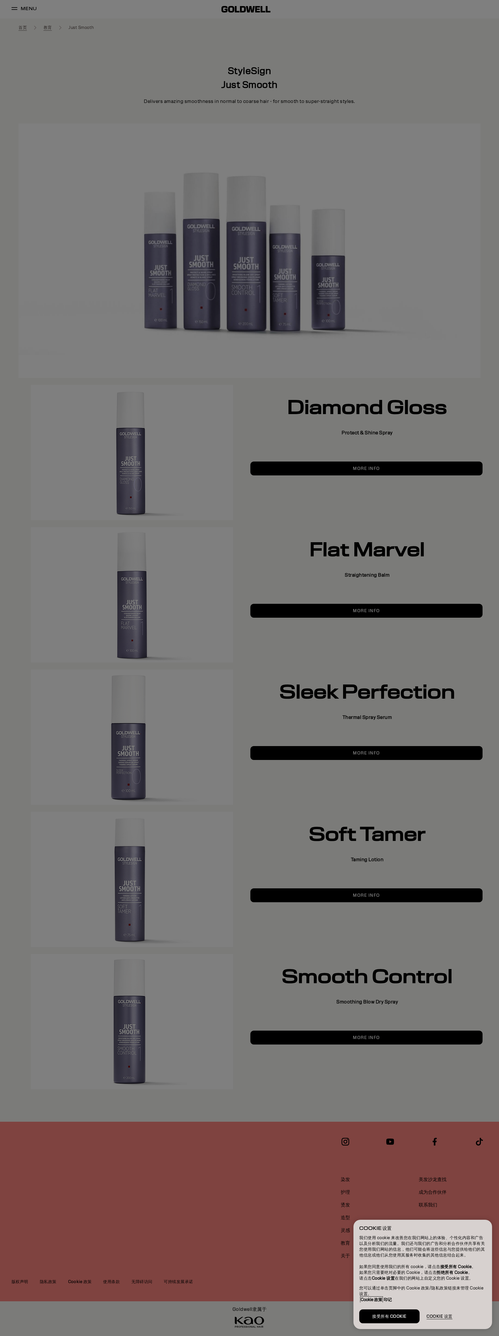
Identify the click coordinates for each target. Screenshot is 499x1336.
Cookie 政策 (371, 1299)
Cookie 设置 (440, 1316)
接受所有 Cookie (389, 1316)
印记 (388, 1299)
